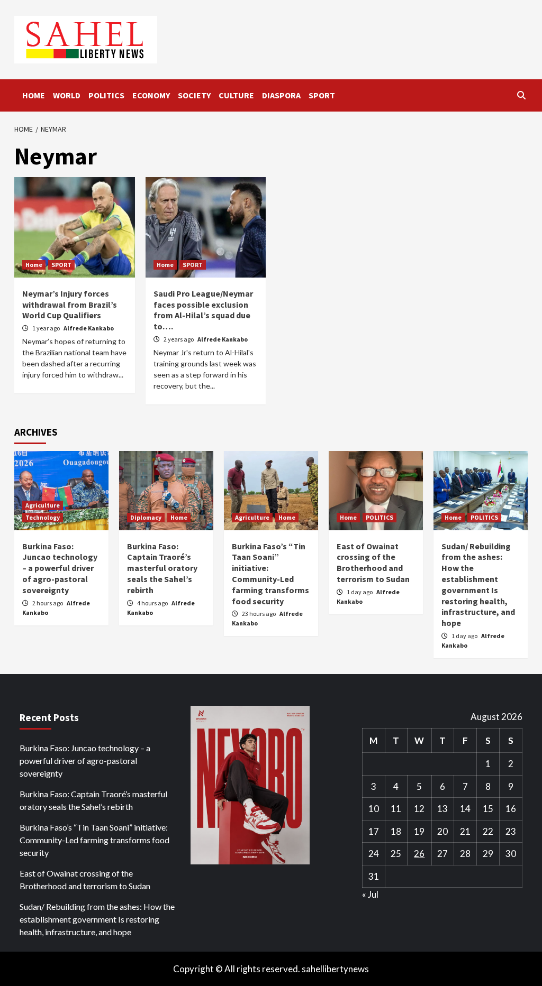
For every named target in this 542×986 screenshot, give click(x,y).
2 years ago (179, 339)
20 (442, 831)
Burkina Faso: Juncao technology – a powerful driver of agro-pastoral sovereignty (59, 568)
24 (373, 853)
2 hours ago (48, 603)
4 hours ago (153, 603)
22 (488, 831)
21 (465, 831)
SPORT (322, 95)
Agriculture (42, 505)
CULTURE (236, 95)
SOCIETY (194, 95)
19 (419, 831)
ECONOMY (151, 95)
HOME (33, 95)
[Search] (521, 95)
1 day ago (360, 592)
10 (373, 808)
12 (419, 808)
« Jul (370, 894)
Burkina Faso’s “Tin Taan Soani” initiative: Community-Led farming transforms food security (270, 573)
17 (373, 831)
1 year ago (46, 328)
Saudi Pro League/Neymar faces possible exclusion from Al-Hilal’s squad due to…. (203, 309)
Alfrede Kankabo (89, 328)
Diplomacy (145, 517)
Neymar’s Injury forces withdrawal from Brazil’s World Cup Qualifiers (69, 304)
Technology (42, 517)
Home (33, 265)
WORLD (66, 95)
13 (442, 808)
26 (419, 853)
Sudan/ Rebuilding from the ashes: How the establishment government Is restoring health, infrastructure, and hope (478, 585)
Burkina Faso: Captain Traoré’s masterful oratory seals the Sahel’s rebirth (162, 568)
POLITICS (106, 95)
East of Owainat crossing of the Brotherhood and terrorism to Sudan (373, 562)
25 (396, 853)
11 (396, 808)
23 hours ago (259, 614)
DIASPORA (281, 95)
